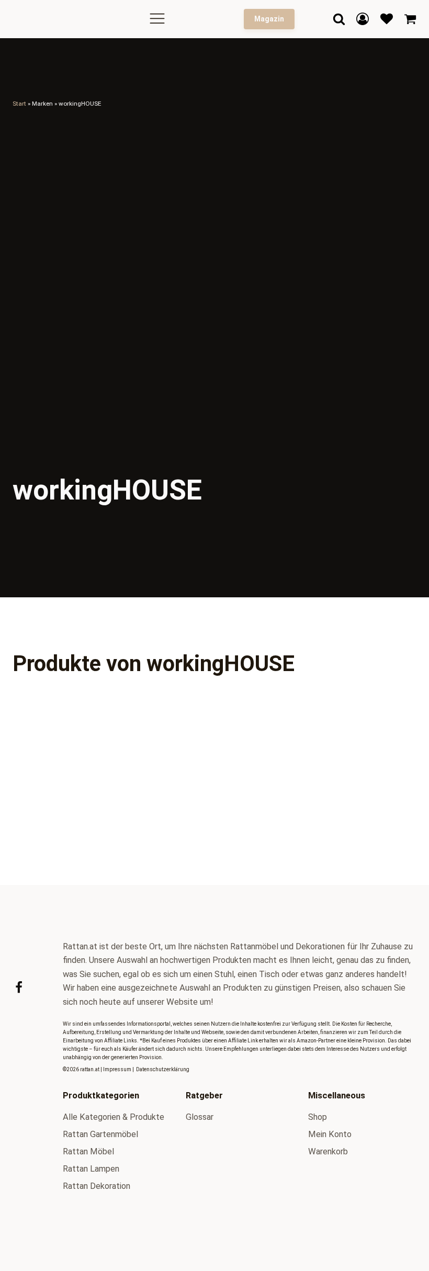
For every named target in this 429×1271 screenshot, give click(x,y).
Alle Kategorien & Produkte (113, 1117)
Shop (317, 1117)
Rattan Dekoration (96, 1186)
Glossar (199, 1117)
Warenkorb (328, 1151)
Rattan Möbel (88, 1151)
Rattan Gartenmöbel (100, 1134)
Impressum (117, 1069)
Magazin (269, 19)
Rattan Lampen (91, 1169)
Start (19, 103)
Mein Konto (330, 1134)
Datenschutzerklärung (162, 1069)
